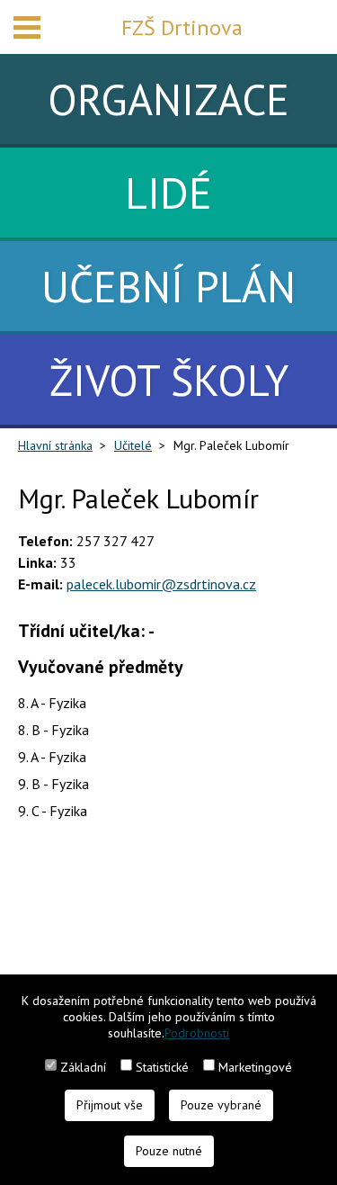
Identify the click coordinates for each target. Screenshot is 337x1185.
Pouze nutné (169, 1151)
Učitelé (133, 445)
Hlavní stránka (55, 445)
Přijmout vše (109, 1105)
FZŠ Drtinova (182, 27)
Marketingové (255, 1067)
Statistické (162, 1067)
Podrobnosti (196, 1033)
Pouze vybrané (221, 1105)
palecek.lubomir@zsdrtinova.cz (161, 584)
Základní (83, 1067)
